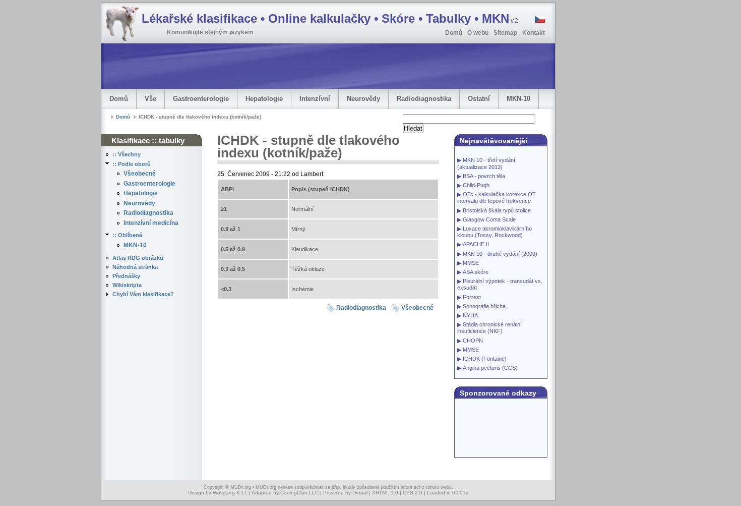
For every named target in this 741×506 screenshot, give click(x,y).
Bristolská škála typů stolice (497, 210)
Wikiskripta (127, 285)
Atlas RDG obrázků (137, 258)
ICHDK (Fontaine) (485, 359)
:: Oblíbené (127, 235)
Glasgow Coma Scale (489, 219)
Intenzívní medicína (151, 223)
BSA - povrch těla (484, 176)
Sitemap (505, 32)
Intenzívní (314, 98)
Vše (150, 98)
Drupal (359, 492)
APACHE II (476, 244)
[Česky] (539, 21)
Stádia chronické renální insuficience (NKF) (489, 327)
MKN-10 (518, 98)
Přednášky (126, 276)
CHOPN (473, 341)
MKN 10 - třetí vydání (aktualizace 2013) (486, 163)
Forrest (472, 297)
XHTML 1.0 (385, 492)
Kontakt (533, 32)
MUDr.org (240, 487)
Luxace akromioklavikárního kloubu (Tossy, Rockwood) (494, 232)
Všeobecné (140, 173)
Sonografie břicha (484, 306)
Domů (453, 32)
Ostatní (479, 98)
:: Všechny (126, 154)
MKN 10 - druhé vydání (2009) (500, 254)
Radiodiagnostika (424, 98)
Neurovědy (363, 98)
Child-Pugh (476, 185)
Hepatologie (264, 98)
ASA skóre (475, 272)
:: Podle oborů (131, 164)
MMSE (471, 263)
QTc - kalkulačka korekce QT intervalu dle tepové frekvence (496, 197)
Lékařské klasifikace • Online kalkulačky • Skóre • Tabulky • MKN (330, 18)
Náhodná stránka (135, 267)
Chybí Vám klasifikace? (143, 294)
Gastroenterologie (201, 98)
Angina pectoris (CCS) (490, 368)
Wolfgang (224, 492)
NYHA (470, 315)
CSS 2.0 (412, 492)
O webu (477, 32)
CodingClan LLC (299, 492)
